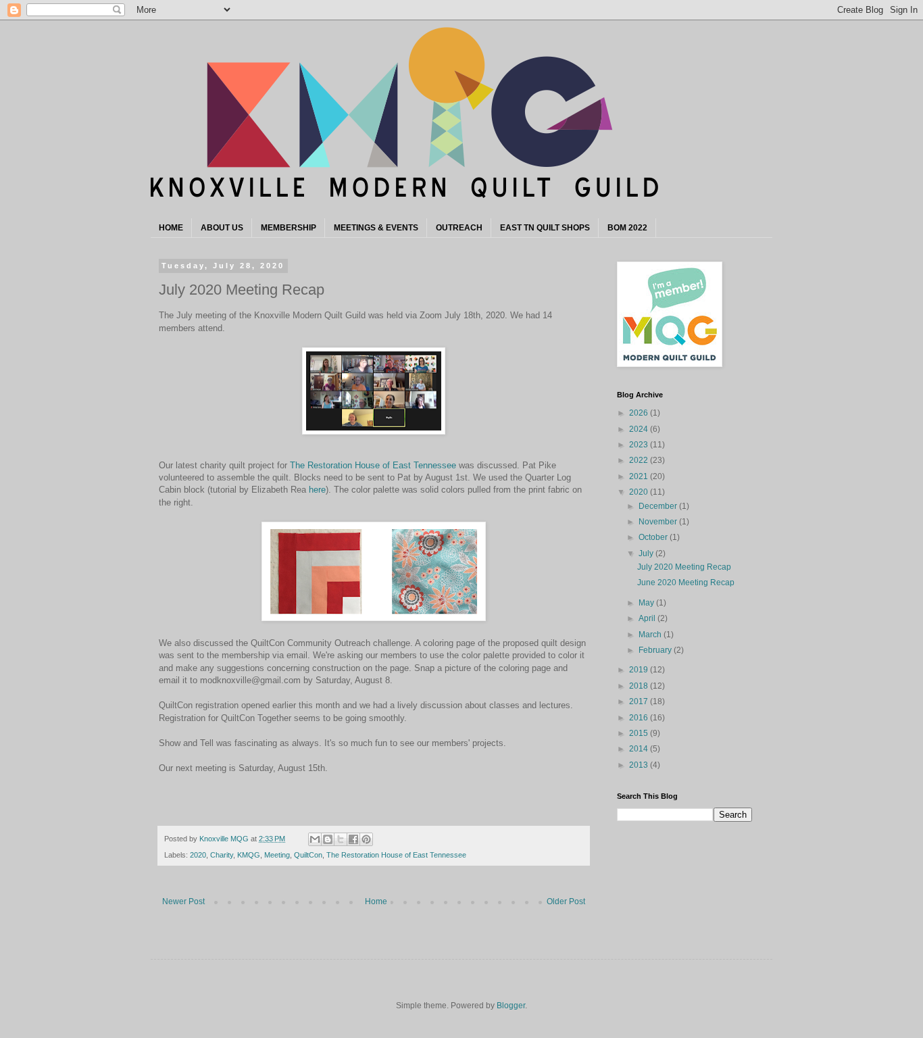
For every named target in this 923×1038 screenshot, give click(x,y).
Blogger (511, 1005)
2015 (639, 733)
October (654, 537)
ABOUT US (222, 227)
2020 (198, 855)
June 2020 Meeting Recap (685, 582)
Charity (221, 855)
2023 (639, 444)
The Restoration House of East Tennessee (373, 465)
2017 (639, 701)
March (651, 634)
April (648, 618)
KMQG (248, 855)
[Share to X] (340, 839)
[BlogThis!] (327, 839)
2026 (639, 413)
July (647, 553)
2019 (639, 669)
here (317, 490)
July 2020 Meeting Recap (684, 567)
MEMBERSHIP (288, 227)
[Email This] (315, 839)
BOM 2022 (627, 227)
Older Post (566, 901)
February (656, 650)
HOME (171, 227)
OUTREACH (459, 227)
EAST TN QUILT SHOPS (545, 227)
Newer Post (183, 901)
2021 (639, 476)
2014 (639, 748)
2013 (639, 765)
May (647, 603)
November (659, 521)
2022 (639, 460)
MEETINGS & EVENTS (376, 227)
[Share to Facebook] (353, 839)
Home (376, 901)
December (659, 506)
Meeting (277, 855)
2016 (639, 717)
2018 (639, 686)
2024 (639, 429)
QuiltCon (308, 855)
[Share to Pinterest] (366, 839)
